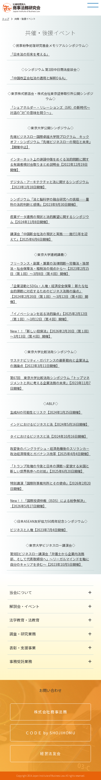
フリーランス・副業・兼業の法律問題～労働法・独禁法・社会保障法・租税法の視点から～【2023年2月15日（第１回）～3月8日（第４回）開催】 (49, 268)
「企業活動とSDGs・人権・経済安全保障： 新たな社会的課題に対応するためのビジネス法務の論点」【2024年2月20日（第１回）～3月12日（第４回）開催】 (49, 293)
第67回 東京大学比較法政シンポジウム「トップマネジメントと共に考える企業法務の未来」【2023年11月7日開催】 (50, 383)
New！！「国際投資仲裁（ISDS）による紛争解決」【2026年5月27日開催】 (48, 503)
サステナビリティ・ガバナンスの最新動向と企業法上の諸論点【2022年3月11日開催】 (49, 363)
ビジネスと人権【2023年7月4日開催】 (38, 529)
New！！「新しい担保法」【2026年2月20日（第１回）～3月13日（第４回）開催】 (49, 334)
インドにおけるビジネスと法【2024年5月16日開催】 (49, 424)
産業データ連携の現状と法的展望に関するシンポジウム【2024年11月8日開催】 (49, 219)
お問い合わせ (50, 690)
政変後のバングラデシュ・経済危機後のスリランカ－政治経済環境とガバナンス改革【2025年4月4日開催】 (50, 451)
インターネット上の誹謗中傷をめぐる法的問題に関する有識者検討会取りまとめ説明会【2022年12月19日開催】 (49, 164)
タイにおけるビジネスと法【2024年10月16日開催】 (49, 436)
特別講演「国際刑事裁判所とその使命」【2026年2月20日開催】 (50, 486)
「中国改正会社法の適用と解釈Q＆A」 (38, 78)
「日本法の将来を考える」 (30, 54)
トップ (5, 18)
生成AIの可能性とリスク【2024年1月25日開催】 (46, 412)
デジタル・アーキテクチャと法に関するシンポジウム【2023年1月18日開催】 (49, 184)
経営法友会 (50, 753)
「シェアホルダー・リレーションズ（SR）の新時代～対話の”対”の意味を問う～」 (50, 110)
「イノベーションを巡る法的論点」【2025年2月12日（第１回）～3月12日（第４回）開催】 (48, 316)
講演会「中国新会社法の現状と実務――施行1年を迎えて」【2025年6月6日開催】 (49, 236)
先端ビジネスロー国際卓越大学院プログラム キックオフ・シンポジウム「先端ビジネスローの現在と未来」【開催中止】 (50, 142)
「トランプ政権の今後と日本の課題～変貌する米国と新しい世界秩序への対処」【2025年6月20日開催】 (49, 468)
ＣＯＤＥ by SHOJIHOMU (50, 733)
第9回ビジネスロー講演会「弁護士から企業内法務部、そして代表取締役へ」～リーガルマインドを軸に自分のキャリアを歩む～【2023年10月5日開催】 (49, 559)
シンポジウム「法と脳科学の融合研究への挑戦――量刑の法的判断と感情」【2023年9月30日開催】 (49, 202)
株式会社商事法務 (50, 712)
